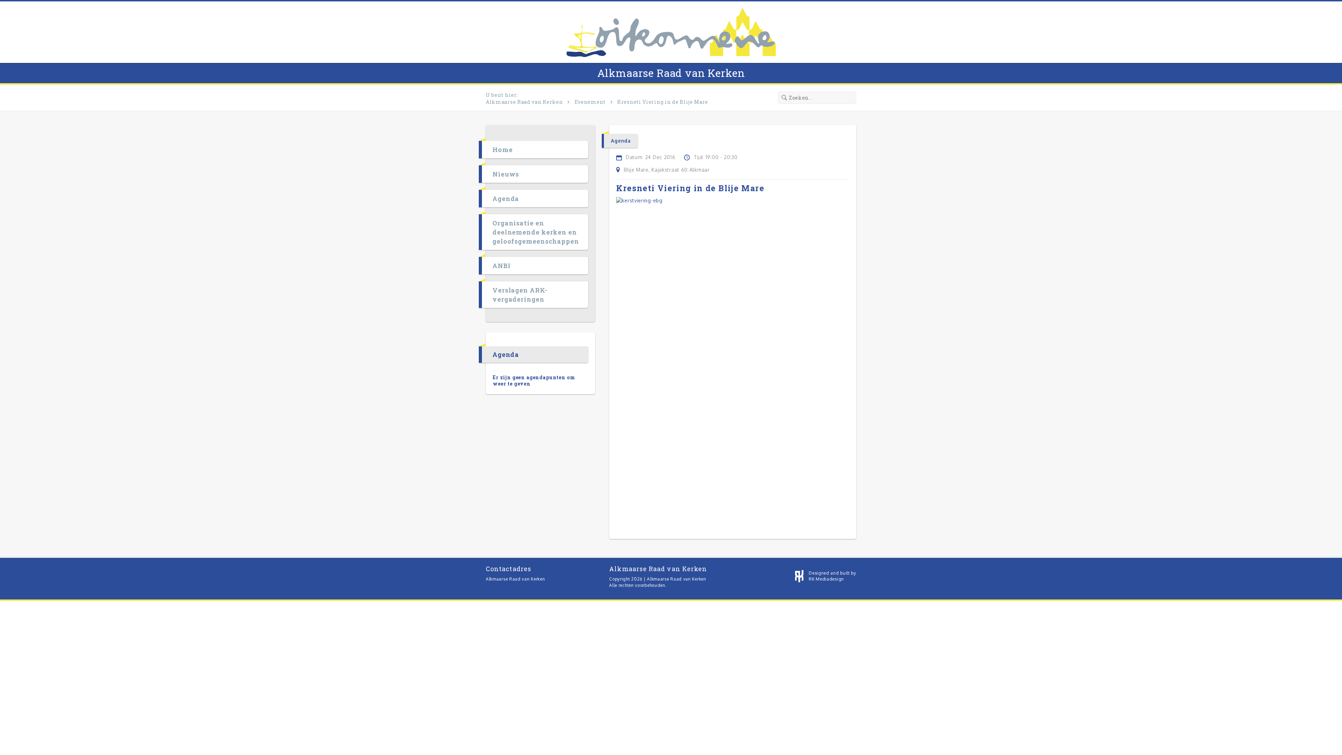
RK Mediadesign (826, 579)
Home (502, 149)
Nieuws (505, 174)
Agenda (505, 198)
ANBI (501, 265)
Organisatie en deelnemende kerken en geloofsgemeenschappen (535, 232)
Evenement (590, 102)
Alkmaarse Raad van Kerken (671, 73)
